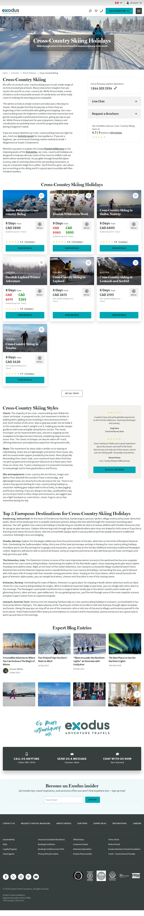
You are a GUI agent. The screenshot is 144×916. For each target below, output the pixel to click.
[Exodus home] (10, 11)
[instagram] (21, 877)
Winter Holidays (29, 73)
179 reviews (77, 242)
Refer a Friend (114, 844)
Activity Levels (26, 136)
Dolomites (31, 152)
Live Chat (98, 101)
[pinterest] (28, 877)
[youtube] (36, 877)
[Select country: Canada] (118, 3)
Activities (15, 73)
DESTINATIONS (119, 823)
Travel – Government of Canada (121, 854)
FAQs (5, 844)
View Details (25, 248)
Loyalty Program (10, 849)
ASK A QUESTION (117, 11)
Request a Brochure (105, 113)
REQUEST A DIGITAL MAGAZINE (35, 823)
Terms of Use (113, 839)
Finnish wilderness (54, 148)
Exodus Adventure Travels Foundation (124, 849)
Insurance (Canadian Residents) (51, 839)
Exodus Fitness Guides (82, 854)
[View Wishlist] (96, 11)
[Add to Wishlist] (41, 195)
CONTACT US (9, 823)
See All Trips (72, 393)
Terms (72, 809)
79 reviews (29, 242)
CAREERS (137, 823)
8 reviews (28, 309)
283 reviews (116, 133)
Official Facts (78, 839)
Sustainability (9, 839)
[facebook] (6, 877)
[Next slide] (137, 694)
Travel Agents (8, 854)
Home (5, 73)
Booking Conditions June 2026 (51, 849)
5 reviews (123, 242)
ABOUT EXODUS (63, 823)
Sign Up (93, 799)
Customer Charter (80, 844)
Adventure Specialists (82, 849)
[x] (13, 877)
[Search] (90, 11)
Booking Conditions (46, 844)
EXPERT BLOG (100, 823)
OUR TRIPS (82, 823)
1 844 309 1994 (102, 11)
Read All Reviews (114, 470)
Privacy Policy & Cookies (48, 854)
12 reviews (29, 374)
